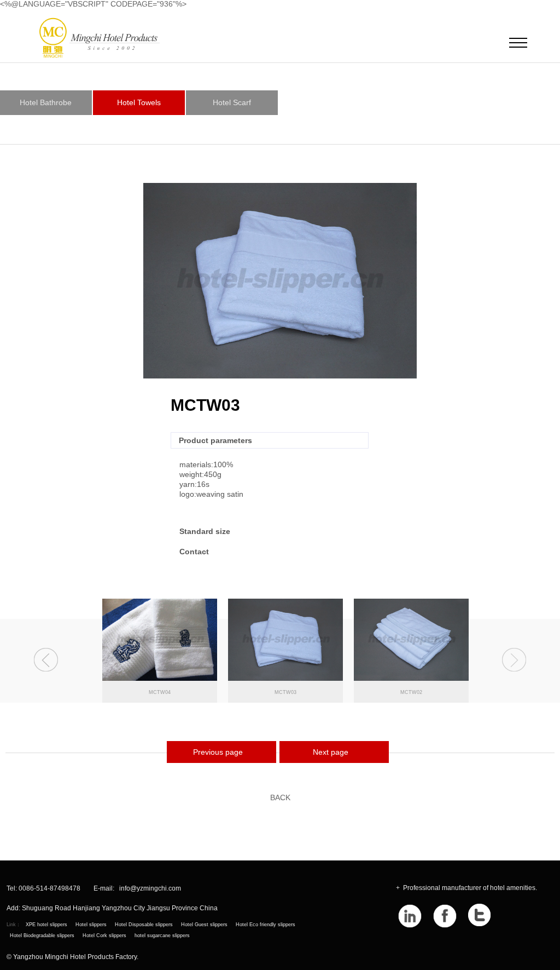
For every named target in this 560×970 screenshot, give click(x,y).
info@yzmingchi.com (150, 888)
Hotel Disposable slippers (144, 924)
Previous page (218, 752)
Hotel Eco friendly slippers (265, 924)
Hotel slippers (91, 924)
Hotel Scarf (232, 102)
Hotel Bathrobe (46, 102)
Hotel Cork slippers (104, 935)
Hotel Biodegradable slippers (42, 935)
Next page (330, 752)
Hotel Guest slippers (204, 924)
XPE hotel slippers (46, 924)
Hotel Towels (139, 102)
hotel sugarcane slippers (162, 935)
